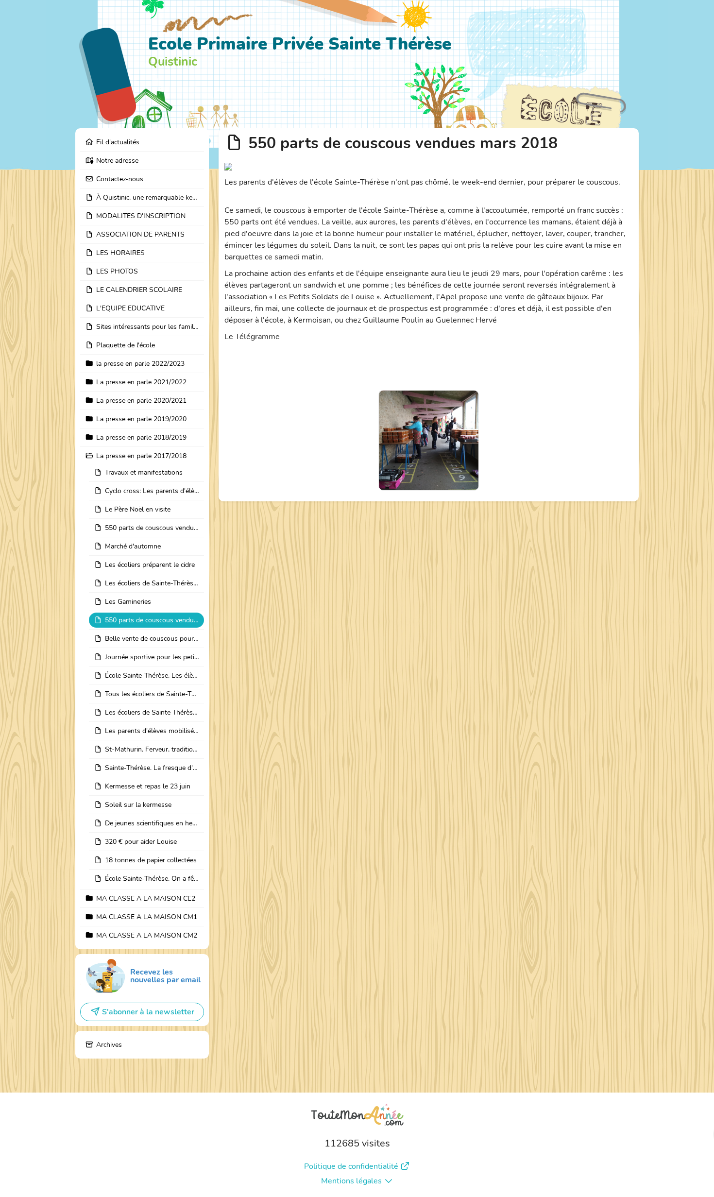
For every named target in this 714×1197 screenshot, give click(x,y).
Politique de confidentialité (351, 1166)
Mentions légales (351, 1181)
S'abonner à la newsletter (148, 1012)
